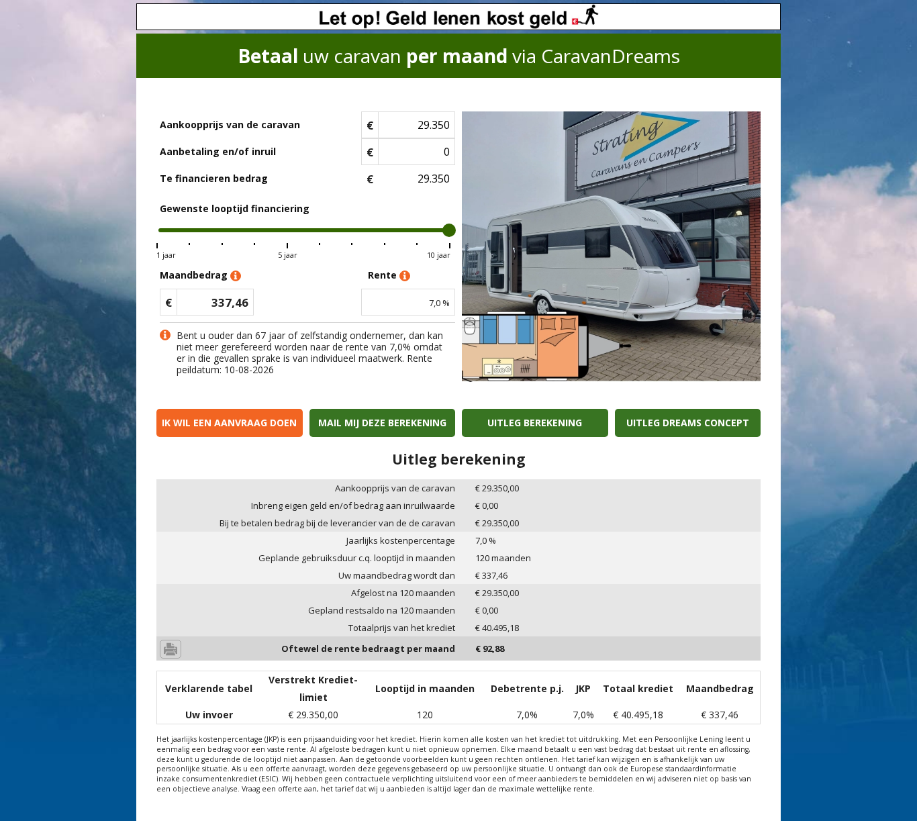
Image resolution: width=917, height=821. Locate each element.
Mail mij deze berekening (382, 422)
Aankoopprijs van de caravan (230, 124)
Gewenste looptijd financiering (234, 208)
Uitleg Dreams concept (687, 422)
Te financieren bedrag (214, 178)
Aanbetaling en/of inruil (218, 151)
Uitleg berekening (534, 422)
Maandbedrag (195, 275)
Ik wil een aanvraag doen (229, 422)
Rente (383, 275)
